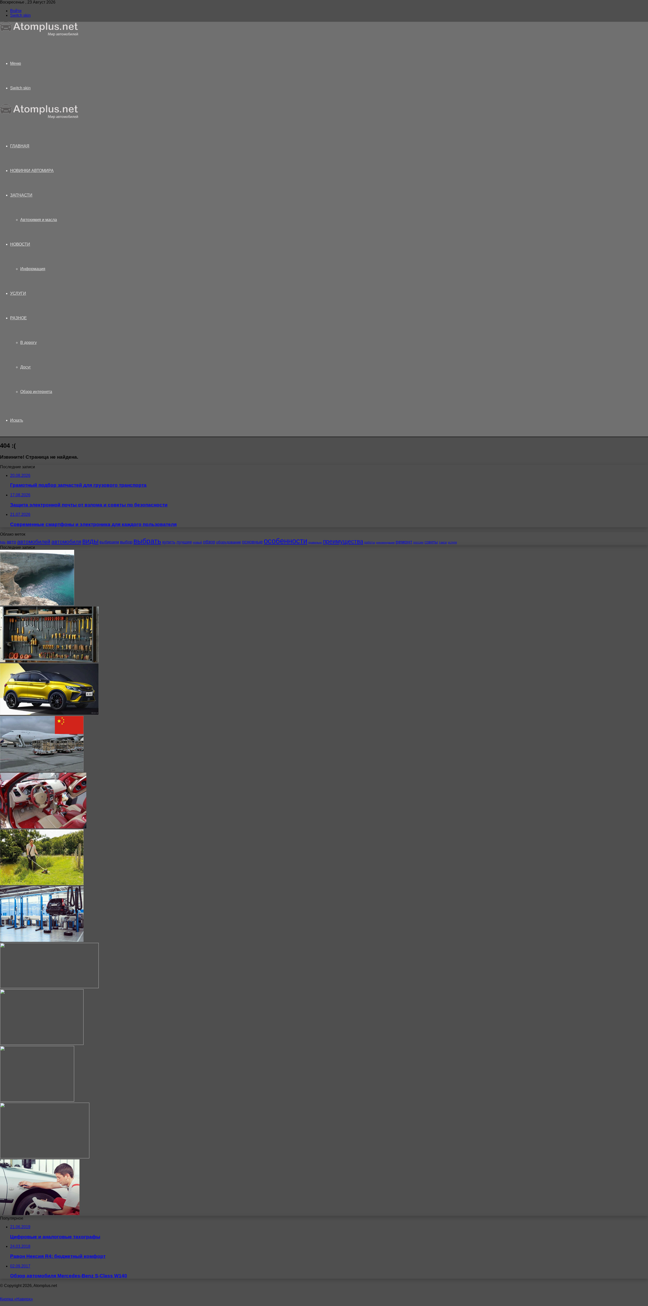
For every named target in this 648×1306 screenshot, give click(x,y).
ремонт (404, 541)
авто (11, 541)
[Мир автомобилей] (39, 35)
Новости (20, 244)
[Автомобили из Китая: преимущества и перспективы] (49, 713)
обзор (209, 541)
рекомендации (385, 542)
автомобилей (33, 541)
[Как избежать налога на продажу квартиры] (42, 1043)
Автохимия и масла (38, 220)
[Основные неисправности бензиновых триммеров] (42, 884)
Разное (18, 318)
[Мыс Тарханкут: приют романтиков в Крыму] (37, 604)
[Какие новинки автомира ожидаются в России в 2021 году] (49, 987)
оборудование (228, 542)
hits (3, 542)
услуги (452, 542)
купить (168, 542)
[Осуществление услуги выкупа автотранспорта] (39, 1214)
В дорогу (28, 342)
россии (418, 542)
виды (90, 541)
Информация (32, 269)
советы (431, 542)
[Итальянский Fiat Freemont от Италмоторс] (44, 1157)
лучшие (184, 542)
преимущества (343, 541)
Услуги (18, 293)
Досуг (25, 367)
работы (369, 542)
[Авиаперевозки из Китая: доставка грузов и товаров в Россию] (42, 770)
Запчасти (21, 195)
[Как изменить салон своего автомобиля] (43, 827)
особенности (285, 541)
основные (252, 541)
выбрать (147, 541)
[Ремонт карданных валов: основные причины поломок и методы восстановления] (37, 1100)
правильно (315, 542)
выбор (126, 542)
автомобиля (66, 541)
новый (197, 542)
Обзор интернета (36, 391)
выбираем (109, 542)
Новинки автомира (32, 170)
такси (443, 542)
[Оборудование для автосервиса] (42, 940)
